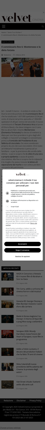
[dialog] (22, 215)
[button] (22, 206)
